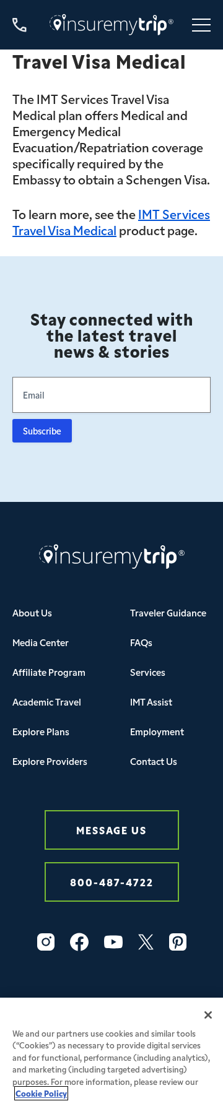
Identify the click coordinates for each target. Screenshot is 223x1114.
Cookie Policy (41, 1093)
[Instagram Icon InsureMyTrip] (46, 942)
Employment (157, 731)
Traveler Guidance (168, 612)
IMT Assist (151, 701)
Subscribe (42, 431)
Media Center (40, 642)
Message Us (111, 830)
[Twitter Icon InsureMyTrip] (146, 942)
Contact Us (153, 760)
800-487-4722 (112, 881)
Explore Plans (40, 731)
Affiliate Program (48, 671)
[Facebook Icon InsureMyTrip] (79, 942)
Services (147, 671)
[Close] (208, 1015)
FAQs (141, 642)
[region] (111, 1056)
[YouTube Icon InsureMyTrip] (113, 942)
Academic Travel (46, 701)
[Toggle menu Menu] (201, 25)
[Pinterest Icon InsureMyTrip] (177, 942)
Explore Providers (49, 760)
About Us (32, 612)
